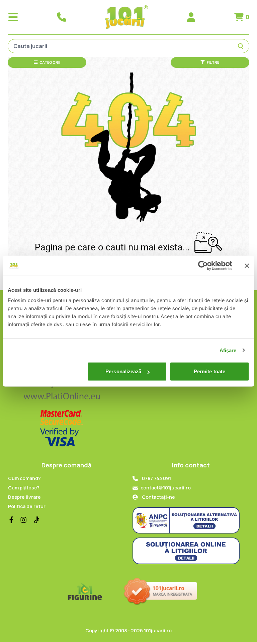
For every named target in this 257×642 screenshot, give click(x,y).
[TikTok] (35, 519)
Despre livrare (24, 497)
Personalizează (123, 371)
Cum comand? (24, 478)
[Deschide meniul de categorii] (13, 17)
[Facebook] (11, 519)
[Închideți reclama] (247, 265)
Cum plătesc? (23, 487)
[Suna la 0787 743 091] (61, 17)
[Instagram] (23, 519)
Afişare (228, 350)
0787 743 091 (156, 478)
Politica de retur (27, 506)
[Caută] (241, 46)
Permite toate (209, 371)
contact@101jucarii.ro (166, 487)
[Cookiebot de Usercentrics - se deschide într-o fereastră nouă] (203, 265)
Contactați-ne (158, 497)
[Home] (126, 17)
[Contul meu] (191, 17)
